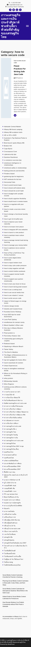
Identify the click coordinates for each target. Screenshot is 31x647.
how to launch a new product (14, 232)
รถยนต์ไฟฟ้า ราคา (10, 491)
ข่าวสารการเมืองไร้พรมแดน (13, 406)
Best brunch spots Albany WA (14, 143)
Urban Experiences (10, 365)
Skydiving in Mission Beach (13, 346)
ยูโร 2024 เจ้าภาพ (10, 482)
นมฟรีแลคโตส (9, 457)
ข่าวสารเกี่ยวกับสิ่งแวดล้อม (13, 417)
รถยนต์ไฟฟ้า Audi (10, 485)
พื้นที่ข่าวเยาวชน (9, 472)
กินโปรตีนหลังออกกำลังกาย (13, 400)
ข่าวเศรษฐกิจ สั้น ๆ (10, 429)
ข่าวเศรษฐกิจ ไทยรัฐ (11, 435)
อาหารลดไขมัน (9, 511)
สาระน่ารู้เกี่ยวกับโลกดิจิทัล (13, 505)
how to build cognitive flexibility (15, 198)
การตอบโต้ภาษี (9, 394)
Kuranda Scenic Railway (12, 311)
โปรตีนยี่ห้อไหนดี (9, 550)
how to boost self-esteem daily (14, 188)
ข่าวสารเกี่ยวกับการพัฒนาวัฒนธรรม (16, 412)
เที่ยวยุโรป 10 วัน (9, 525)
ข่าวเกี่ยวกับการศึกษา (11, 423)
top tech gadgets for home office (15, 360)
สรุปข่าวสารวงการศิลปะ (12, 500)
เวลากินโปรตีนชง (10, 534)
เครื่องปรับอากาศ (10, 517)
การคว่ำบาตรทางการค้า (12, 392)
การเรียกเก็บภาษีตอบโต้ (12, 397)
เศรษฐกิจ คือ (8, 537)
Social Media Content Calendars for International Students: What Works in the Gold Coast (15, 590)
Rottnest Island (9, 343)
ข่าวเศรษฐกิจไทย (10, 443)
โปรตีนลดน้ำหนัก (10, 553)
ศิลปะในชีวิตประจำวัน (11, 497)
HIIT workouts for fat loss (12, 179)
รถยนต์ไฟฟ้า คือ (9, 488)
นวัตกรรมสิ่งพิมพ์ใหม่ (11, 460)
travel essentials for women (13, 363)
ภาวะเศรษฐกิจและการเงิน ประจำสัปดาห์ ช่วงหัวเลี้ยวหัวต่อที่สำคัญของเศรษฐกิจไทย (10, 26)
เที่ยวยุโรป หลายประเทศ (12, 528)
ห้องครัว (7, 508)
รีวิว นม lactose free (11, 494)
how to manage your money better (15, 245)
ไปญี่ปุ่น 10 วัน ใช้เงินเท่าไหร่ (13, 559)
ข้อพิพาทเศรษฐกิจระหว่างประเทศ (15, 403)
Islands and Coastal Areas (13, 309)
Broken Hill (8, 146)
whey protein (8, 378)
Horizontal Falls (9, 182)
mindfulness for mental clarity (14, 322)
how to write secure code (12, 298)
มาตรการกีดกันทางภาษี (12, 480)
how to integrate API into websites (16, 229)
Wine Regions (9, 384)
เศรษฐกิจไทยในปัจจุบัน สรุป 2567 (15, 543)
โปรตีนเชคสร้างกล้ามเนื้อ (12, 556)
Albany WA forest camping (13, 129)
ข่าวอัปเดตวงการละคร (11, 420)
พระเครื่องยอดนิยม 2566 (12, 466)
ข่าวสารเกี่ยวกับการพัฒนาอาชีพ (14, 414)
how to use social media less (14, 292)
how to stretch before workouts (14, 271)
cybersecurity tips (10, 154)
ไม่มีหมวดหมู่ (8, 562)
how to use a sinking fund (13, 289)
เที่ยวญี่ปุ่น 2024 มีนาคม (12, 520)
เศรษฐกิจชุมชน (9, 540)
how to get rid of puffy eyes (13, 219)
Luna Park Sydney (10, 319)
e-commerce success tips (13, 160)
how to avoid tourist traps (13, 185)
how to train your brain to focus (14, 284)
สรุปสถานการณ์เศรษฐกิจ (12, 503)
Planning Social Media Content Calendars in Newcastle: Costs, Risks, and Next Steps (15, 583)
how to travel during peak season (15, 286)
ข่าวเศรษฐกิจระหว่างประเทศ (13, 440)
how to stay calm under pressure (15, 265)
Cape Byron (8, 148)
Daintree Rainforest (11, 157)
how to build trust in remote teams (15, 201)
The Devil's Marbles (11, 352)
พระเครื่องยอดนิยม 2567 (12, 469)
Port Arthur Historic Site (12, 336)
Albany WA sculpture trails (13, 132)
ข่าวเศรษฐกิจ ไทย (10, 432)
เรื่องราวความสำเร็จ (11, 531)
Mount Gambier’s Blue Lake (13, 325)
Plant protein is (9, 333)
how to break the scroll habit (14, 191)
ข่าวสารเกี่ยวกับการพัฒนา (13, 409)
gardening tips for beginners (14, 176)
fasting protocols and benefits (14, 170)
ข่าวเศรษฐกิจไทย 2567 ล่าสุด (14, 446)
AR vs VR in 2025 (10, 135)
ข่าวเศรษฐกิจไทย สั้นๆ (11, 449)
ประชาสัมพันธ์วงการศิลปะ (13, 463)
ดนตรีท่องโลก (8, 452)
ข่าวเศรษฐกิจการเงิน (11, 437)
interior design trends (11, 306)
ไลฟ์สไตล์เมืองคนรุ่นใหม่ (12, 565)
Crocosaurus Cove (10, 151)
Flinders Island (9, 173)
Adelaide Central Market (12, 126)
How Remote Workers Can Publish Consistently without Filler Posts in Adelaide (13, 604)
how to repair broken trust (13, 262)
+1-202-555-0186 (15, 2)
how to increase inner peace (14, 226)
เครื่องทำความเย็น (10, 514)
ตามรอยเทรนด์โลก (10, 455)
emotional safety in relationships (15, 168)
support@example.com (15, 4)
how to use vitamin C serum (13, 295)
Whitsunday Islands (11, 381)
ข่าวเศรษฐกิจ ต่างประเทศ (12, 426)
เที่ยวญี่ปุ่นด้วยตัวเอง (10, 523)
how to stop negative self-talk (14, 268)
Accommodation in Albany (11, 616)
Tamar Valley (8, 349)
